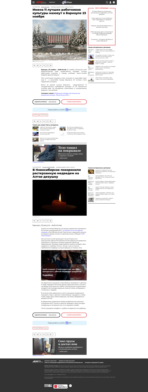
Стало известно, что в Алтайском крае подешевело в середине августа (101, 20)
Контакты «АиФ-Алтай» (50, 360)
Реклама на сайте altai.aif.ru (67, 360)
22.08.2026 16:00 (37, 167)
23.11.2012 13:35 (36, 7)
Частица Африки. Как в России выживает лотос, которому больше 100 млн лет (104, 177)
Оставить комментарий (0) (74, 101)
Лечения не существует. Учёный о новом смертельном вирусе (104, 199)
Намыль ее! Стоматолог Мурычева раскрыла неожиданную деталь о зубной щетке (104, 73)
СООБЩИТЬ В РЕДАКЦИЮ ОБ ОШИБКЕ (94, 362)
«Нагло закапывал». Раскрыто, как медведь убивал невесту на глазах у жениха (105, 194)
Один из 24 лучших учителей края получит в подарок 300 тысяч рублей (49, 140)
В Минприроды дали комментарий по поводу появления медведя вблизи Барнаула (102, 33)
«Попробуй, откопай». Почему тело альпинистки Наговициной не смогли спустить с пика (104, 57)
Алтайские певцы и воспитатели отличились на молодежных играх (76, 133)
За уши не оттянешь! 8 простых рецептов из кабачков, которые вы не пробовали (105, 171)
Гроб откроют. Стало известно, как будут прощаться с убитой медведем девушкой (61, 270)
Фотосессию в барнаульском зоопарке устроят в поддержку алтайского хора (75, 129)
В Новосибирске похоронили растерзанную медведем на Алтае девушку (102, 13)
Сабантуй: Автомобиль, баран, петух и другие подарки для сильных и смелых (48, 129)
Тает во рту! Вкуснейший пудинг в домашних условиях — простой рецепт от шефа (104, 62)
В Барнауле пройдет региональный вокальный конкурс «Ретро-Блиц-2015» (60, 94)
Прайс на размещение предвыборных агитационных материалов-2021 (63, 362)
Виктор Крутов (40, 61)
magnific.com (36, 216)
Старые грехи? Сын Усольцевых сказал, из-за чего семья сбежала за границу (105, 51)
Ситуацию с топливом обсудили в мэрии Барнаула (102, 40)
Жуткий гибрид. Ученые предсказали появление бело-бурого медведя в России (105, 183)
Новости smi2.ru (38, 162)
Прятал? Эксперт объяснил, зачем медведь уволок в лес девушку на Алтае (104, 188)
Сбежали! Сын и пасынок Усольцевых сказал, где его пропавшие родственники (105, 68)
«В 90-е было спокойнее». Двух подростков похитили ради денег (104, 78)
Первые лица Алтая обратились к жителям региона (102, 26)
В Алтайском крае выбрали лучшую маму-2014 (47, 133)
